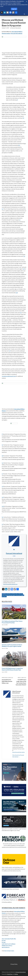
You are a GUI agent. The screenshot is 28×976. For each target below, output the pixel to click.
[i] (17, 100)
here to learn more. (9, 950)
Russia (22, 595)
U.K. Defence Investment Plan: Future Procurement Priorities (12, 621)
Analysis (8, 593)
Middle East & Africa (7, 945)
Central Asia (14, 593)
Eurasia (4, 940)
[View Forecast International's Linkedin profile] (14, 549)
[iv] (2, 209)
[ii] (23, 118)
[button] (14, 555)
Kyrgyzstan (5, 595)
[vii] (24, 269)
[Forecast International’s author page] (14, 541)
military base (12, 595)
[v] (19, 220)
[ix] (21, 312)
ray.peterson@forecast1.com (9, 376)
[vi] (24, 256)
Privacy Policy (14, 964)
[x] (9, 350)
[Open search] (24, 14)
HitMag (16, 974)
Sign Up (14, 9)
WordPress (9, 974)
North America (5, 947)
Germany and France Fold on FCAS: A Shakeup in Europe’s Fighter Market (12, 645)
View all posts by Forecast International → (18, 755)
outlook (18, 595)
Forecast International (16, 28)
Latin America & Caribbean (8, 944)
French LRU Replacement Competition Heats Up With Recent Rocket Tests (12, 669)
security (4, 596)
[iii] (19, 145)
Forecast (20, 593)
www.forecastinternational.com (10, 584)
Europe (4, 942)
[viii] (17, 292)
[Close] (26, 1)
